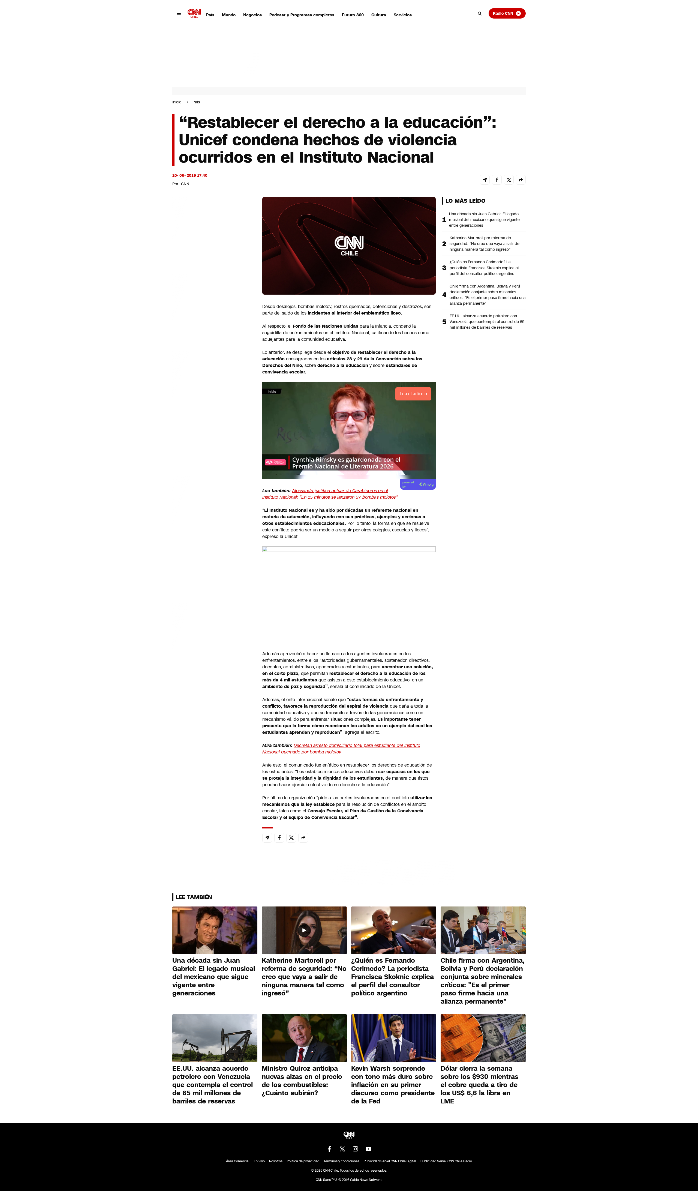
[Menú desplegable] (178, 13)
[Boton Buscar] (479, 13)
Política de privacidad (303, 1161)
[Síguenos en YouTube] (368, 1149)
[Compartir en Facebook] (497, 180)
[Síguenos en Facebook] (329, 1149)
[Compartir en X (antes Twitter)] (509, 180)
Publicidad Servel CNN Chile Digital (390, 1161)
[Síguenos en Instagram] (355, 1149)
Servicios (403, 15)
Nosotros (275, 1161)
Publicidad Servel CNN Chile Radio (446, 1161)
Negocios (252, 15)
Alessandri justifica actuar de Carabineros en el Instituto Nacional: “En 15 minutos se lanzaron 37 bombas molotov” (330, 493)
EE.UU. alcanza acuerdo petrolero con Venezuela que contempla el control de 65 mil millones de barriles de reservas (487, 321)
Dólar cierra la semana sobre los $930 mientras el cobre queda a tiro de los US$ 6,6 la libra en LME (479, 1085)
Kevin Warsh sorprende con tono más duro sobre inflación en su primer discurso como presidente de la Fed (393, 1085)
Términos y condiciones (341, 1161)
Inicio (176, 102)
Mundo (229, 15)
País (210, 15)
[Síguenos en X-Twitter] (342, 1149)
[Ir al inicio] (194, 13)
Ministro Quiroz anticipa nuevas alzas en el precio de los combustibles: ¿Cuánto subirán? (302, 1081)
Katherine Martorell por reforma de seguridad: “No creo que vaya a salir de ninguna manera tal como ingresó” (484, 243)
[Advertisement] (213, 509)
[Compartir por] (521, 180)
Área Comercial (237, 1161)
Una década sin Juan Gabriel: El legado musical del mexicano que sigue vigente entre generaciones (484, 219)
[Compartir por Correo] (485, 180)
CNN (185, 184)
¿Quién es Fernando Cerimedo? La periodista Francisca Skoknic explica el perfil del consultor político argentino (484, 267)
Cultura (378, 15)
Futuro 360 (353, 15)
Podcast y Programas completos (301, 15)
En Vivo (259, 1161)
